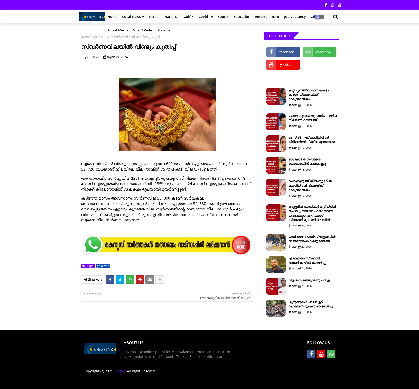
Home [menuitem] (112, 16)
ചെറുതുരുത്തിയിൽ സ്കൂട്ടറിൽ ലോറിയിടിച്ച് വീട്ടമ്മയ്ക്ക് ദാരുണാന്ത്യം (310, 185)
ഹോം (85, 36)
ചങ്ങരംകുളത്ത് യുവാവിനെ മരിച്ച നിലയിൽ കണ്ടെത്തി (313, 117)
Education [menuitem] (242, 16)
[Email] (149, 279)
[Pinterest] (140, 279)
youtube (286, 64)
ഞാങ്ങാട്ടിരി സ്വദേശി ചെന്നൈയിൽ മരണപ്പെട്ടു (307, 161)
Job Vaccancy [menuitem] (295, 16)
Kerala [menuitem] (154, 16)
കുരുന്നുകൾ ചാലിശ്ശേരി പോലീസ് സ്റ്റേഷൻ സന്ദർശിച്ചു (311, 304)
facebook (286, 52)
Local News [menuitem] (131, 16)
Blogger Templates (118, 381)
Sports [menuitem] (223, 16)
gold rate (100, 36)
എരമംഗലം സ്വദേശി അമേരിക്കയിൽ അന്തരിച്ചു (307, 260)
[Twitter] (120, 279)
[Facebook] (110, 279)
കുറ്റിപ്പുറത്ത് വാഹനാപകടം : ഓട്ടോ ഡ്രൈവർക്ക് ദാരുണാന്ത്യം (309, 94)
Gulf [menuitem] (187, 16)
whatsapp (323, 52)
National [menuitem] (171, 16)
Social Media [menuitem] (117, 30)
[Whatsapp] (130, 279)
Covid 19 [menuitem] (206, 16)
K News (120, 371)
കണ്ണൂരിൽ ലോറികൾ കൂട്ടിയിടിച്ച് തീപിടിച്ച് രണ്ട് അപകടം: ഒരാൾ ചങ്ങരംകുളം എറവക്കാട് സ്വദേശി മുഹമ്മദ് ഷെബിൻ (312, 213)
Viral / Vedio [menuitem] (143, 30)
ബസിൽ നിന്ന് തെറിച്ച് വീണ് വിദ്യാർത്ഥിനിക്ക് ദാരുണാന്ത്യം (312, 139)
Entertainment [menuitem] (267, 16)
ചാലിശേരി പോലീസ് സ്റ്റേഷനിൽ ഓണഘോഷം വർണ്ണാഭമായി (312, 238)
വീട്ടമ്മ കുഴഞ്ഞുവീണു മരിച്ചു (309, 280)
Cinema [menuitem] (164, 30)
